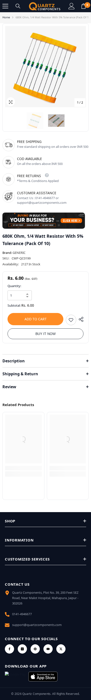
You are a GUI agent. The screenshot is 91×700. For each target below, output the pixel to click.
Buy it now (45, 334)
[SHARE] (79, 319)
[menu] (5, 6)
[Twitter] (61, 649)
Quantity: (14, 286)
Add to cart (36, 319)
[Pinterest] (35, 649)
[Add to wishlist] (71, 320)
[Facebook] (9, 649)
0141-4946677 (22, 614)
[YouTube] (48, 649)
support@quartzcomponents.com (37, 625)
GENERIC (19, 252)
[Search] (18, 6)
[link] (23, 468)
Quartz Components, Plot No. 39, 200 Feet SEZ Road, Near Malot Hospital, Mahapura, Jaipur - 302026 (45, 597)
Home (6, 17)
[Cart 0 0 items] (83, 6)
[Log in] (71, 6)
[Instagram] (22, 649)
